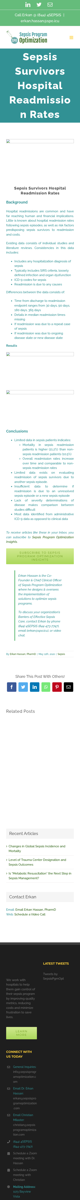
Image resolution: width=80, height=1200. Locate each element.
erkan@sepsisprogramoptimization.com (25, 1103)
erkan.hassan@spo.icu (40, 21)
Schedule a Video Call (29, 914)
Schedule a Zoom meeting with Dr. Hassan (25, 1158)
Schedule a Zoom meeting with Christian (25, 1174)
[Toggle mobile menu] (72, 37)
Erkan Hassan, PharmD (23, 654)
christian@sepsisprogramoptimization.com (24, 1129)
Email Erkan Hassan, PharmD (35, 910)
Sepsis (61, 654)
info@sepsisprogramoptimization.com (24, 1076)
